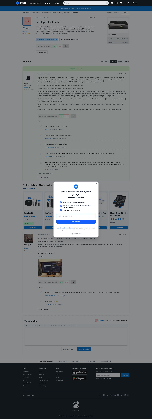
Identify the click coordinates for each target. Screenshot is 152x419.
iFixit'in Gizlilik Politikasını (65, 228)
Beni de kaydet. (76, 221)
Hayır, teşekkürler (76, 233)
